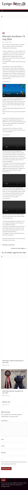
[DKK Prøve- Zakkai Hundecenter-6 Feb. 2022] (14, 257)
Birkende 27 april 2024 (8, 245)
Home (3, 480)
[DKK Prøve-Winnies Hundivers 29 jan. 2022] (14, 370)
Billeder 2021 (6, 402)
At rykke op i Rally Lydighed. (18, 248)
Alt (3, 33)
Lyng (11, 42)
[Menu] (2, 11)
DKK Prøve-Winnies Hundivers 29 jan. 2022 (12, 392)
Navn (2, 439)
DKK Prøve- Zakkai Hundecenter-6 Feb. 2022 (13, 361)
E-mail (2, 446)
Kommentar (4, 420)
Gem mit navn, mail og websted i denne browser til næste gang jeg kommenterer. (14, 463)
